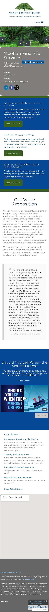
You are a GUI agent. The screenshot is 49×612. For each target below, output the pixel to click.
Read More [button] (12, 124)
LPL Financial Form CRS (11, 572)
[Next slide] (46, 39)
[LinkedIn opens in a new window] (6, 87)
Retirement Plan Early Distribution (21, 439)
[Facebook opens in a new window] (11, 87)
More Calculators (13, 489)
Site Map (4, 601)
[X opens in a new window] (16, 87)
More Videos (24, 380)
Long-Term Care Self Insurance (19, 467)
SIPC (33, 579)
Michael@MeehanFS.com (16, 81)
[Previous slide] (2, 39)
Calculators (11, 434)
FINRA (27, 579)
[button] (38, 22)
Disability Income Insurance (18, 477)
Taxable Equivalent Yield (16, 454)
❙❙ (27, 43)
